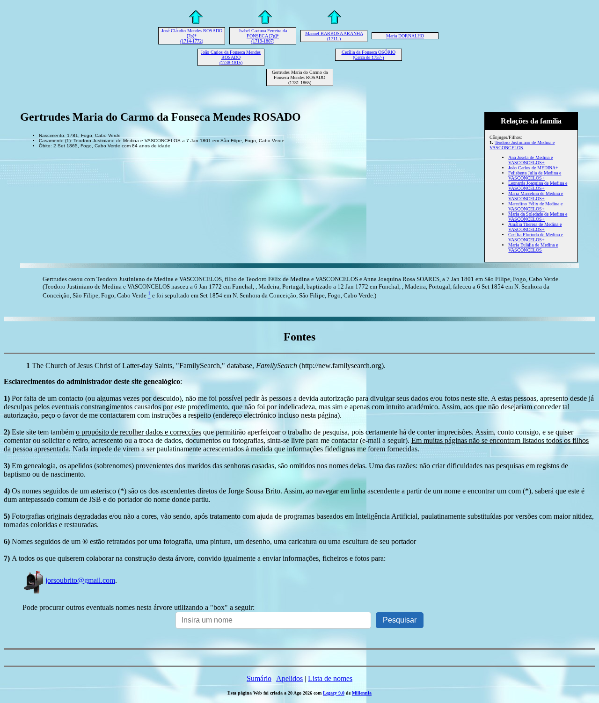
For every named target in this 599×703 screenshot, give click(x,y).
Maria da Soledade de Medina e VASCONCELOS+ (537, 216)
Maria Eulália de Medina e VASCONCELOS (533, 247)
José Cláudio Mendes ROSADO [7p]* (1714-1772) (191, 35)
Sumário (259, 678)
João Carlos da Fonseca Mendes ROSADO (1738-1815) (231, 57)
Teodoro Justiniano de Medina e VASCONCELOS (522, 145)
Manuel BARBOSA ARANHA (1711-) (334, 36)
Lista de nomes (330, 678)
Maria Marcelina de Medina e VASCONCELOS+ (535, 196)
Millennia (362, 693)
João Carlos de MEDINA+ (533, 167)
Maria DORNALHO (405, 35)
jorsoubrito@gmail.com (80, 580)
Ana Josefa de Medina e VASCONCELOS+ (530, 160)
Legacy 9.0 (333, 693)
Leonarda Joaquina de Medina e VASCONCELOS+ (537, 186)
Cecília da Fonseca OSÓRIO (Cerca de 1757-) (368, 55)
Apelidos (289, 678)
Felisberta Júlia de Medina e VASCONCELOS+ (534, 175)
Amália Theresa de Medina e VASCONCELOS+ (535, 227)
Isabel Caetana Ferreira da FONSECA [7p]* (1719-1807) (263, 35)
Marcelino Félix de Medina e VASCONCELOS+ (535, 206)
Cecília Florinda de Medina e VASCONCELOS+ (535, 237)
